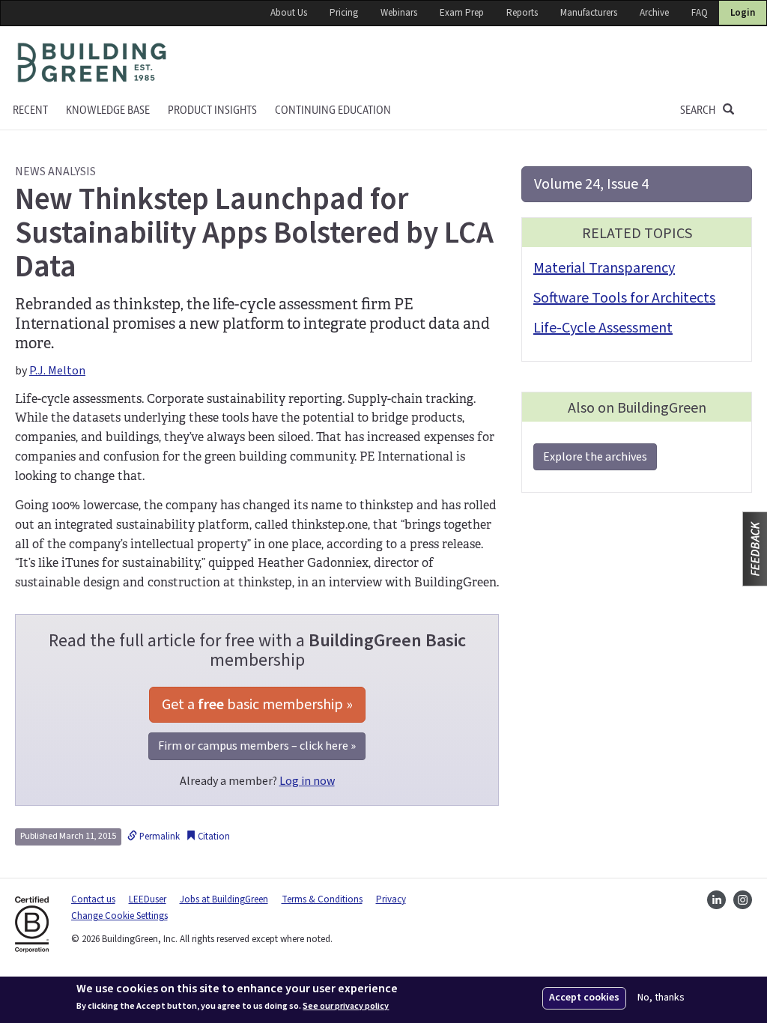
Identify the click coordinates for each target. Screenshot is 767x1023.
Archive (654, 12)
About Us (288, 12)
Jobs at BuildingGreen (224, 899)
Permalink (158, 836)
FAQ (699, 12)
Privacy (391, 899)
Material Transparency (604, 268)
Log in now (307, 781)
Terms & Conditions (322, 899)
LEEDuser (147, 899)
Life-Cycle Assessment (603, 328)
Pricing (344, 12)
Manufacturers (588, 12)
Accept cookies (584, 997)
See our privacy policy (346, 1007)
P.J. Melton (57, 370)
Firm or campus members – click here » (257, 746)
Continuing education (333, 110)
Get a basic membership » (257, 704)
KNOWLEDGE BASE (108, 110)
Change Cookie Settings (119, 916)
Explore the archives (595, 457)
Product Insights (212, 110)
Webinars (399, 12)
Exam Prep (462, 12)
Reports (522, 12)
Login (742, 12)
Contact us (93, 899)
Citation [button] (212, 836)
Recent (30, 110)
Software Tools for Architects (624, 298)
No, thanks (661, 998)
